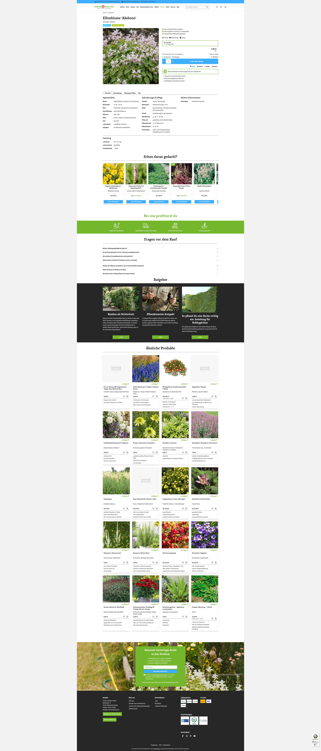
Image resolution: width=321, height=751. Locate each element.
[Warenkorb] (225, 7)
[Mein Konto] (221, 7)
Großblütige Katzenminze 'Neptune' (116, 443)
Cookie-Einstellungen (161, 706)
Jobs (156, 701)
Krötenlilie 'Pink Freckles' (201, 499)
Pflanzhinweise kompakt (160, 314)
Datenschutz (166, 745)
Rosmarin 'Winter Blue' (141, 553)
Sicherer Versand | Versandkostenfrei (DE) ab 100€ (108, 1)
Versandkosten (156, 748)
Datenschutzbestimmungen (159, 675)
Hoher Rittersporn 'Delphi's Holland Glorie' (145, 388)
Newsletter (158, 703)
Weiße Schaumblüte (204, 186)
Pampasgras (108, 499)
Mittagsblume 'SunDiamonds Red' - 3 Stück (175, 388)
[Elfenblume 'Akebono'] (131, 56)
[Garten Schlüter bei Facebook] (183, 736)
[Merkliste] (124, 396)
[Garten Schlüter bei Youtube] (195, 736)
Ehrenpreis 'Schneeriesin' (112, 553)
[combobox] (195, 7)
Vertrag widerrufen (109, 719)
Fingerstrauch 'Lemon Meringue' (174, 499)
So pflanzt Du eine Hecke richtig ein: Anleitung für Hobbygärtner (200, 319)
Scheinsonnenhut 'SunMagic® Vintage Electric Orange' (143, 608)
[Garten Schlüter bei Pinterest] (191, 736)
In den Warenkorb (196, 61)
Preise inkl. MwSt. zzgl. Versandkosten (172, 54)
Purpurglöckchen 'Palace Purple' (181, 187)
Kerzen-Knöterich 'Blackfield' (114, 607)
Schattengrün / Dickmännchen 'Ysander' (158, 187)
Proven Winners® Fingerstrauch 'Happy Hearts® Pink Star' (115, 388)
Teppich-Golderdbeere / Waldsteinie (113, 187)
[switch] (315, 745)
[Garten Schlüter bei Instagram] (187, 736)
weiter (121, 337)
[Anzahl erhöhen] (173, 61)
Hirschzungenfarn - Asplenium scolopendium (173, 608)
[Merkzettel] (217, 7)
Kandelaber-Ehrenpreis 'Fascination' (204, 443)
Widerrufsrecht (133, 709)
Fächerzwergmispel (169, 553)
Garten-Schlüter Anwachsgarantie (131, 1)
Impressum (154, 745)
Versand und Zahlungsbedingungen (139, 706)
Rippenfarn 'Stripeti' (199, 387)
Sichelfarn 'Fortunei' (170, 443)
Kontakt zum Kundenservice (149, 1)
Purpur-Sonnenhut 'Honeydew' (144, 443)
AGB (157, 677)
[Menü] (318, 734)
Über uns (131, 701)
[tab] (108, 93)
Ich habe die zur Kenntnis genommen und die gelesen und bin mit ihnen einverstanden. (159, 677)
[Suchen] (207, 7)
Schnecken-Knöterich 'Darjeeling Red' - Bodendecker (136, 187)
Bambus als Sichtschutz (121, 314)
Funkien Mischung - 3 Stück (202, 607)
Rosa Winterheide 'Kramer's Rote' (145, 499)
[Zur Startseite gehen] (104, 7)
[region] (131, 56)
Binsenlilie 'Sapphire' (199, 553)
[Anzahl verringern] (164, 61)
